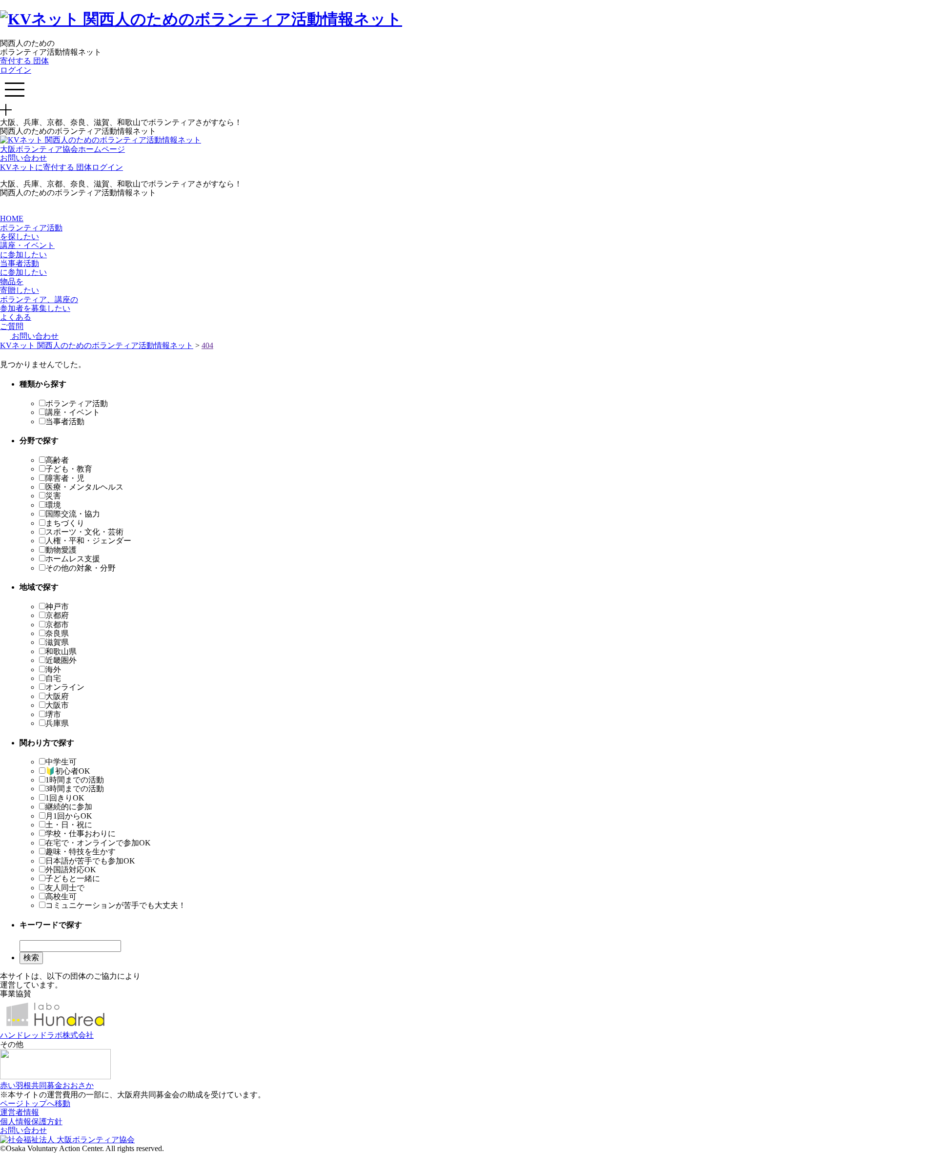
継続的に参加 (68, 807)
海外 (53, 669)
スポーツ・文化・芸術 (84, 532)
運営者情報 (19, 1112)
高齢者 (57, 460)
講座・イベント (72, 412)
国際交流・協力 (72, 514)
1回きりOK (64, 798)
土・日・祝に (68, 825)
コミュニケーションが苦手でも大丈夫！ (115, 905)
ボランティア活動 (76, 403)
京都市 (57, 624)
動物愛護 (61, 550)
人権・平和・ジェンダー (88, 540)
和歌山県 (61, 651)
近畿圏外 (61, 660)
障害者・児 (64, 478)
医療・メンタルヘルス (84, 487)
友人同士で (64, 888)
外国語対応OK (70, 869)
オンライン (64, 687)
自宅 (53, 678)
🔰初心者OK (67, 771)
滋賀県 (57, 642)
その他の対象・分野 (80, 568)
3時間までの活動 (74, 788)
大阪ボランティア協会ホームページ (62, 149)
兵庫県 (57, 723)
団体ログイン (24, 65)
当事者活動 (64, 421)
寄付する (16, 61)
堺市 (53, 714)
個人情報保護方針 (31, 1121)
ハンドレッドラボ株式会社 (47, 1035)
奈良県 (57, 633)
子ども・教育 (68, 469)
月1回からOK (68, 816)
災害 (53, 496)
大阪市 (57, 705)
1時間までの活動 (74, 780)
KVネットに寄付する (38, 167)
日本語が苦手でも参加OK (90, 861)
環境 (53, 505)
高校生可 (61, 896)
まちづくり (64, 523)
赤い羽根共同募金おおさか (47, 1085)
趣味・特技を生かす (80, 851)
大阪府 (57, 696)
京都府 (57, 615)
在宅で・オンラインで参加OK (98, 843)
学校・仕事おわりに (80, 833)
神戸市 (57, 606)
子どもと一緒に (72, 878)
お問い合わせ (23, 158)
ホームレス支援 (72, 559)
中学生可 (61, 762)
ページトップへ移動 (35, 1103)
